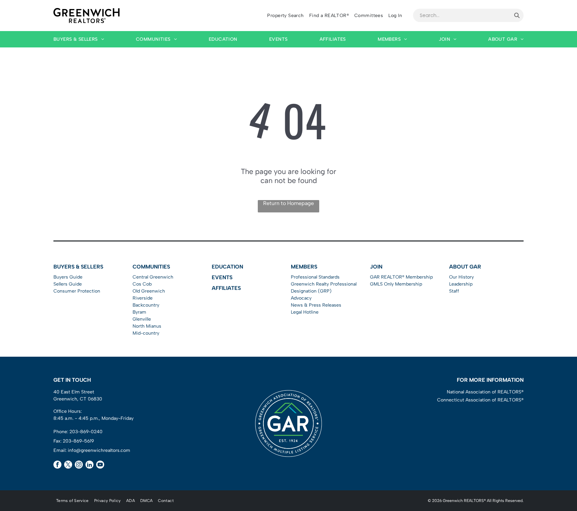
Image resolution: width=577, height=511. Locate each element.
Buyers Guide (67, 277)
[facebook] (57, 465)
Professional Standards (315, 277)
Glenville (142, 319)
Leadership (460, 284)
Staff (454, 291)
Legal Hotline (305, 312)
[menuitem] (285, 15)
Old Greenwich (149, 291)
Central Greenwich (153, 277)
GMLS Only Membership (396, 284)
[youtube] (100, 465)
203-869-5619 (78, 441)
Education (227, 267)
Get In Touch (72, 380)
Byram (139, 312)
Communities (151, 267)
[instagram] (79, 465)
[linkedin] (89, 465)
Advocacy (301, 298)
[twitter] (68, 465)
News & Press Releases (316, 305)
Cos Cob (142, 284)
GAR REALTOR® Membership (401, 277)
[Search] (517, 15)
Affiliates (226, 288)
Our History (461, 277)
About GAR (465, 267)
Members (304, 267)
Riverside (143, 298)
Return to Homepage (288, 203)
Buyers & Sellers (78, 267)
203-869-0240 (86, 432)
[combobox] (461, 15)
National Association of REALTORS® (485, 392)
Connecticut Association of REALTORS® (480, 400)
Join (376, 267)
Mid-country (146, 333)
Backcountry (146, 305)
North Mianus (147, 326)
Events (222, 277)
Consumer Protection (76, 291)
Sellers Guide (67, 284)
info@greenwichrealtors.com (99, 450)
